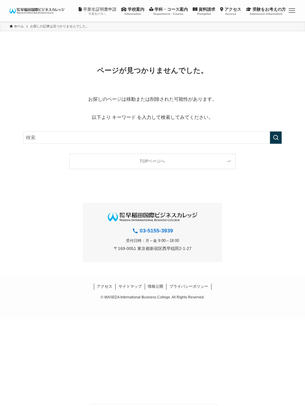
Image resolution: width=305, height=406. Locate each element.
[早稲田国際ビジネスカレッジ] (37, 11)
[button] (291, 11)
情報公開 (155, 286)
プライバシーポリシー (188, 286)
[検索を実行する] (276, 137)
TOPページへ (152, 161)
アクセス (104, 286)
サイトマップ (130, 286)
